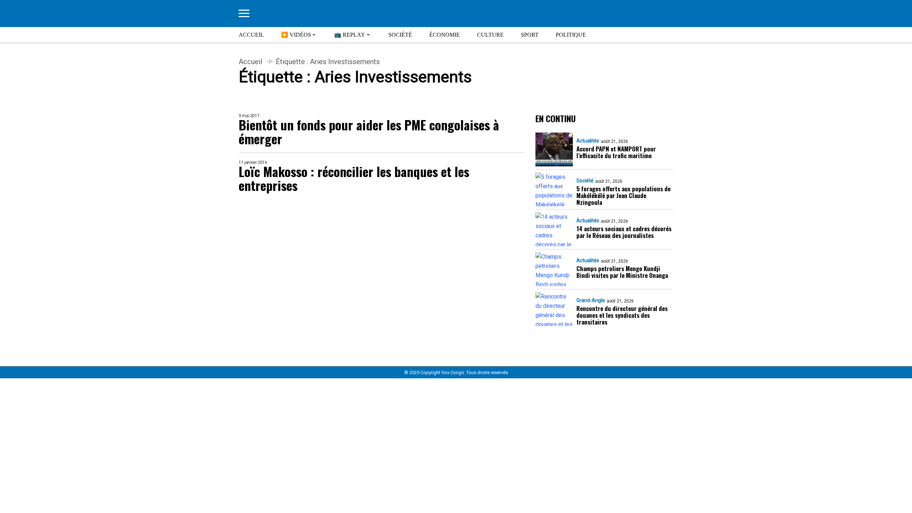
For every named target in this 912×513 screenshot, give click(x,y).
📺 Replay (349, 35)
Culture (490, 35)
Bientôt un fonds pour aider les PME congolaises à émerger (369, 131)
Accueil (251, 35)
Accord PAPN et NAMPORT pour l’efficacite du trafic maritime (616, 152)
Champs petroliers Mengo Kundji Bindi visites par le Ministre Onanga (622, 272)
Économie (444, 35)
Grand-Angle (590, 300)
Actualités (587, 140)
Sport (530, 35)
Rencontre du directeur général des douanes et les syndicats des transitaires (622, 315)
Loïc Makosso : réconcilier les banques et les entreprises (354, 178)
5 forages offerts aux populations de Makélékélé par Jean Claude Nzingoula (623, 195)
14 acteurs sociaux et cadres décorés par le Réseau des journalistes (624, 232)
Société (400, 35)
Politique (571, 35)
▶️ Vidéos (296, 35)
